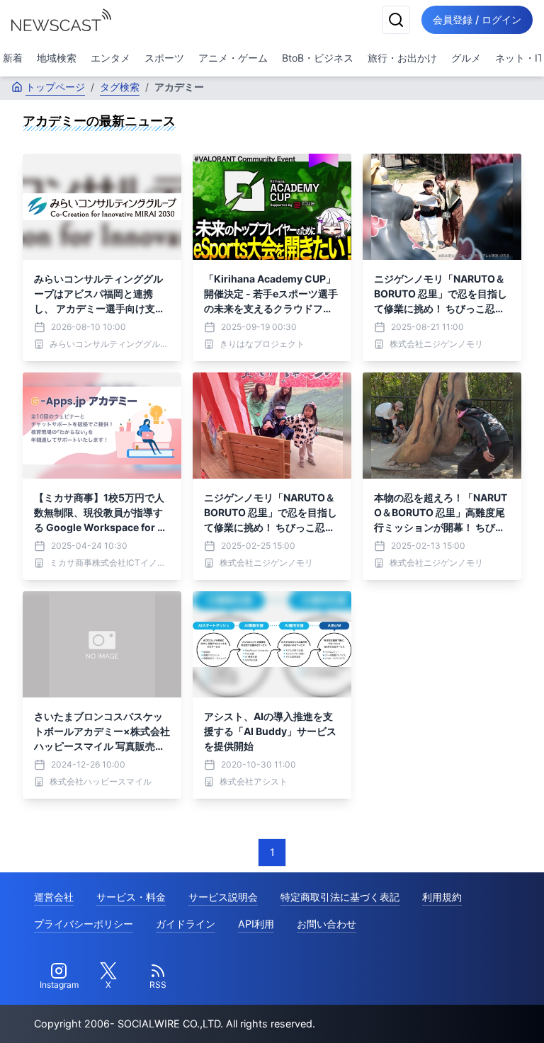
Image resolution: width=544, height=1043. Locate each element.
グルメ (466, 58)
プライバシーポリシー (83, 924)
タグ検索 (120, 87)
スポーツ (164, 58)
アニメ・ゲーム (233, 58)
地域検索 (56, 58)
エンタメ (110, 58)
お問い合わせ (326, 924)
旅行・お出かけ (402, 58)
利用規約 (442, 897)
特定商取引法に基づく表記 (340, 897)
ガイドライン (185, 924)
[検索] (396, 20)
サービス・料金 (131, 897)
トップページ (55, 87)
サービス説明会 (223, 897)
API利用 (256, 924)
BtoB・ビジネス (317, 58)
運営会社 (54, 897)
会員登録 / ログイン (477, 19)
